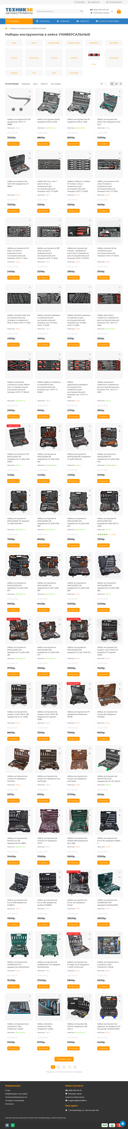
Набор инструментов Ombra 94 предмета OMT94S (17, 778)
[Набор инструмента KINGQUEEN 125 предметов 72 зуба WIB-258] (49, 502)
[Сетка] (112, 84)
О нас (7, 1090)
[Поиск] (81, 11)
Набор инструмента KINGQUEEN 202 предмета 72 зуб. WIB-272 (79, 649)
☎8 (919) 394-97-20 (99, 10)
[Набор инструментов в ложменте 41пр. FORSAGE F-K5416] (109, 945)
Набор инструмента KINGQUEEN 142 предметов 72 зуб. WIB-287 (48, 587)
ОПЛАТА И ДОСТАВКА (109, 21)
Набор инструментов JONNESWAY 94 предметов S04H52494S (18, 964)
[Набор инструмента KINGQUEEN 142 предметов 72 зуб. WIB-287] (49, 566)
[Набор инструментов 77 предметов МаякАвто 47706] (79, 695)
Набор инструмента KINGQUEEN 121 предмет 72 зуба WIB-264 (18, 521)
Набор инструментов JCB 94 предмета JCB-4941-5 (77, 1026)
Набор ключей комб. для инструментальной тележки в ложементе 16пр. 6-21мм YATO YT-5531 (18, 319)
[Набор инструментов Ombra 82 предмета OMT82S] (109, 695)
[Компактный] (120, 84)
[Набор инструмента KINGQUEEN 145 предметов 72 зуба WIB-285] (79, 566)
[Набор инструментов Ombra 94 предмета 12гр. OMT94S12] (49, 759)
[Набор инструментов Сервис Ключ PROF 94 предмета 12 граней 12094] (109, 630)
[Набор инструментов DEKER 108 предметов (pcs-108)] (79, 821)
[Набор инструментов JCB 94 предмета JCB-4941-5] (79, 1007)
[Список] (116, 84)
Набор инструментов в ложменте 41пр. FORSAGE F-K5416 (108, 964)
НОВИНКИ (64, 21)
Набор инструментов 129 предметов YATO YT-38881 (18, 121)
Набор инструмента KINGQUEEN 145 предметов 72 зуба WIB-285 (78, 587)
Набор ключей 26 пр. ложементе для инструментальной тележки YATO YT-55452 (108, 252)
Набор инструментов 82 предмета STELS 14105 (48, 120)
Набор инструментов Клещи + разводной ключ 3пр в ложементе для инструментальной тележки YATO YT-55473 (78, 253)
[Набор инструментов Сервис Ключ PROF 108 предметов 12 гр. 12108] (19, 695)
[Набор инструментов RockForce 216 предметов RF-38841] (19, 821)
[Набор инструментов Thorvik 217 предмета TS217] (49, 821)
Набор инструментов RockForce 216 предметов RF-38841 (17, 840)
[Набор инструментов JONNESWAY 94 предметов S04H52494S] (19, 945)
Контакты (9, 1104)
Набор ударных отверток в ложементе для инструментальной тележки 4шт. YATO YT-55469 (49, 387)
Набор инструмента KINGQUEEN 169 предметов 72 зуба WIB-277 (48, 651)
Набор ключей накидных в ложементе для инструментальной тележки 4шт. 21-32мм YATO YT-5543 (48, 320)
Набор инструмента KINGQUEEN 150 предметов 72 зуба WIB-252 (78, 522)
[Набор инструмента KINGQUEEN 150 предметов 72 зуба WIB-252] (79, 502)
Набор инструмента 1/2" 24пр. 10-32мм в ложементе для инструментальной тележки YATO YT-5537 (108, 186)
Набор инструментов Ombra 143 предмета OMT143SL (77, 778)
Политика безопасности (16, 1097)
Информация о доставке (16, 1094)
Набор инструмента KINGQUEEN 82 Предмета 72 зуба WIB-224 (79, 456)
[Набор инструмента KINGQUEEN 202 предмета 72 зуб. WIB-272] (79, 630)
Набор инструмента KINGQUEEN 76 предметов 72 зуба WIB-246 (108, 458)
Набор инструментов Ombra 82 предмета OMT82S (107, 714)
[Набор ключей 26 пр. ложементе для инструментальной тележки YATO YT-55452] (109, 231)
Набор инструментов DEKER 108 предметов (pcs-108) (77, 840)
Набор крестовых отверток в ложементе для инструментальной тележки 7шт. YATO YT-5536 (108, 320)
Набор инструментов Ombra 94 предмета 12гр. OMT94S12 (48, 778)
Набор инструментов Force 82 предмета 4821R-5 (109, 840)
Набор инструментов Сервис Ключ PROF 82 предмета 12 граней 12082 (47, 715)
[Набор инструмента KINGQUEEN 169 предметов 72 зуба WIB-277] (49, 630)
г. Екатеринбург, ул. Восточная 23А (83, 1110)
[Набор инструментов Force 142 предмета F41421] (79, 883)
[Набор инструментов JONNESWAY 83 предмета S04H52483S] (109, 883)
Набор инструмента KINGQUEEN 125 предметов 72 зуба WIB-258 (48, 522)
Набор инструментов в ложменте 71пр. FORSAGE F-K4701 (18, 1026)
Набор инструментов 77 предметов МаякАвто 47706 (78, 714)
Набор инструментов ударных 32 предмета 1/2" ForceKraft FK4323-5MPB (109, 1026)
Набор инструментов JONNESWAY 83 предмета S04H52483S (107, 902)
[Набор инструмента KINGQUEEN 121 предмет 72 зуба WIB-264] (19, 502)
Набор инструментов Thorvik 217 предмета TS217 (47, 840)
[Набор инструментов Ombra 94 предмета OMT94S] (19, 759)
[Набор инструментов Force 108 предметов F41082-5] (19, 883)
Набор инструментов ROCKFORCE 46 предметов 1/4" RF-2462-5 (108, 778)
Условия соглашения (14, 1100)
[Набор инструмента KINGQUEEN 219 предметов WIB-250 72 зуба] (109, 502)
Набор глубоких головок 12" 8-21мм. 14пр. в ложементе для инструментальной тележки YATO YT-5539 (78, 186)
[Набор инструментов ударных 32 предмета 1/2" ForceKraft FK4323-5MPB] (109, 1007)
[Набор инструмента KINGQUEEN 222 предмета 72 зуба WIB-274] (19, 566)
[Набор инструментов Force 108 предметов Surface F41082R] (49, 883)
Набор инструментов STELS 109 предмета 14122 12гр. (108, 121)
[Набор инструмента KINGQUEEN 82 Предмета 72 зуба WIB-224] (79, 437)
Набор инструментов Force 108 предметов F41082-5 (17, 902)
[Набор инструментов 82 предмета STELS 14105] (49, 102)
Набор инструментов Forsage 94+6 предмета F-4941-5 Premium (78, 964)
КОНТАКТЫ (45, 21)
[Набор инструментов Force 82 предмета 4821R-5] (109, 821)
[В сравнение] (29, 96)
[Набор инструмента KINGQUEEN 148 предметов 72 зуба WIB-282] (109, 566)
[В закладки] (29, 91)
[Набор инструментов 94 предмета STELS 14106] (79, 102)
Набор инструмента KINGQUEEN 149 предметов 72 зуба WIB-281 (18, 651)
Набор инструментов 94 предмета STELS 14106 (78, 120)
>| (75, 1067)
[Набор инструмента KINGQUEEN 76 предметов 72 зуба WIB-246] (109, 437)
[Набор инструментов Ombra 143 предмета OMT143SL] (79, 759)
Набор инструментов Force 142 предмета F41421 (77, 902)
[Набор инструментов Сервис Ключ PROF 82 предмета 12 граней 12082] (49, 695)
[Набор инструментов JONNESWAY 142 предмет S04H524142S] (49, 945)
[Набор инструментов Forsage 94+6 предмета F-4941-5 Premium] (79, 945)
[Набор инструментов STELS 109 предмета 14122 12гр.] (109, 102)
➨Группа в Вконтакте (74, 1097)
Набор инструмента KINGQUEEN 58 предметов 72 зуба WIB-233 (48, 458)
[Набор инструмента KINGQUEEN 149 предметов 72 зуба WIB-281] (19, 630)
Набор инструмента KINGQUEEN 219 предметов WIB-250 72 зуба (107, 522)
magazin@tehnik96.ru (77, 1100)
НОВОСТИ (84, 21)
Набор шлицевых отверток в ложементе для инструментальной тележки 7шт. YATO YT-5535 (108, 387)
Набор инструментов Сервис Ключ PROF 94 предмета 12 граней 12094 (107, 651)
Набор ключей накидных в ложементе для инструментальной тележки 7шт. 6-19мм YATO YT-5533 (78, 320)
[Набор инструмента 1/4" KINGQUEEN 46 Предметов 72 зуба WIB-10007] (19, 437)
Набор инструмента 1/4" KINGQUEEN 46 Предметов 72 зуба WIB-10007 (18, 458)
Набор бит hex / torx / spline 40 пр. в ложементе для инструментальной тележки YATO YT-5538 (47, 186)
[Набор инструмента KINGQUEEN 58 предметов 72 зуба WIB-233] (49, 437)
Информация (12, 1085)
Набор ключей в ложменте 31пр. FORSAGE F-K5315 (45, 1026)
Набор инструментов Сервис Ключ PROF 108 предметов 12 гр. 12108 (18, 714)
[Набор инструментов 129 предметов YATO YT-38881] (19, 102)
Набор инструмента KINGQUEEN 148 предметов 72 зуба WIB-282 (108, 587)
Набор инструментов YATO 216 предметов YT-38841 (18, 183)
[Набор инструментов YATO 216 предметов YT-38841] (19, 164)
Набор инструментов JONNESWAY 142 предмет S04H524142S (48, 964)
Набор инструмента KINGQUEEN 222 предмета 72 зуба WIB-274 (17, 587)
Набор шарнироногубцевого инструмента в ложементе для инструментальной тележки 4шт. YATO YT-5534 (77, 389)
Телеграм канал (101, 13)
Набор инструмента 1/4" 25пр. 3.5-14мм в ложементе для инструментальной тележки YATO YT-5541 (18, 253)
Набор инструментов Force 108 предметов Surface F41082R (47, 902)
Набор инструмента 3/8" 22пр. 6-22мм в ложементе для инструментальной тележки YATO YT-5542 (48, 253)
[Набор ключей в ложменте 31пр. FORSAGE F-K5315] (49, 1007)
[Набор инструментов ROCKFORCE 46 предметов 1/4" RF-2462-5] (109, 759)
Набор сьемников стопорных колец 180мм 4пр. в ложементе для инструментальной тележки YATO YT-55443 (18, 387)
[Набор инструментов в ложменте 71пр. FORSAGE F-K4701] (19, 1007)
